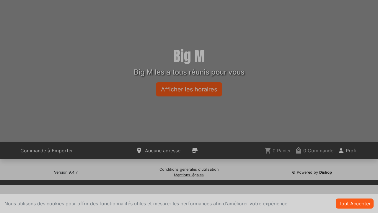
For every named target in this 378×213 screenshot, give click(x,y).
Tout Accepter (355, 203)
